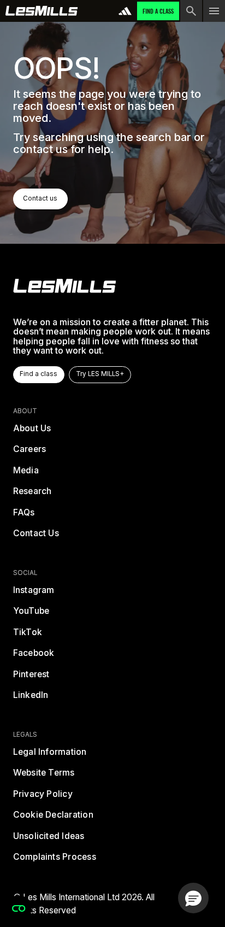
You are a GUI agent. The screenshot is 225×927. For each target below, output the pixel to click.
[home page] (41, 11)
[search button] (191, 11)
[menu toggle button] (214, 11)
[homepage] (64, 286)
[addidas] (125, 11)
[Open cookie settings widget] (18, 908)
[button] (193, 898)
